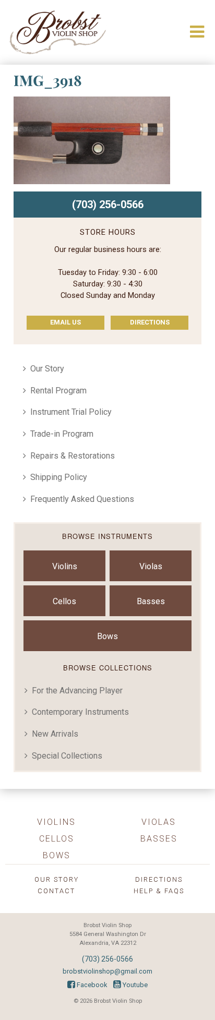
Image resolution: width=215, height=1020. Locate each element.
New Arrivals (55, 734)
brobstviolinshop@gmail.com (107, 971)
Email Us (65, 322)
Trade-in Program (61, 434)
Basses (151, 601)
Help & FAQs (159, 891)
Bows (107, 636)
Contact (56, 891)
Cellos (64, 601)
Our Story (47, 369)
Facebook (91, 985)
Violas (150, 566)
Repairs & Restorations (72, 456)
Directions (150, 322)
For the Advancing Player (77, 690)
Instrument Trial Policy (71, 412)
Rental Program (58, 390)
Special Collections (67, 756)
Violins (64, 566)
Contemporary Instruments (80, 712)
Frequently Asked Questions (82, 499)
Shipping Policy (58, 477)
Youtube (134, 985)
